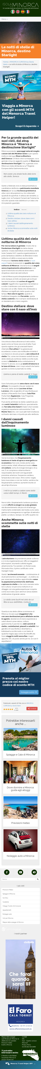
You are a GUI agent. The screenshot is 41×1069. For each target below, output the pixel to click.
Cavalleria (6, 902)
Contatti (24, 1037)
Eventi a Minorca (6, 1045)
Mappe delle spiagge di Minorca (13, 922)
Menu (4, 19)
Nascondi (23, 209)
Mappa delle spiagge (8, 1037)
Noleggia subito (28, 692)
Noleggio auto (7, 914)
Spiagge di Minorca (9, 894)
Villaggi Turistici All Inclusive (12, 906)
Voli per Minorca (8, 918)
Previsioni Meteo (8, 890)
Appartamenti (7, 910)
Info (23, 1039)
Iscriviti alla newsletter (29, 1047)
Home (5, 62)
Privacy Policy (26, 1045)
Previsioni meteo (6, 1043)
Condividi (33, 179)
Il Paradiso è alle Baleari (9, 1055)
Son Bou (5, 898)
